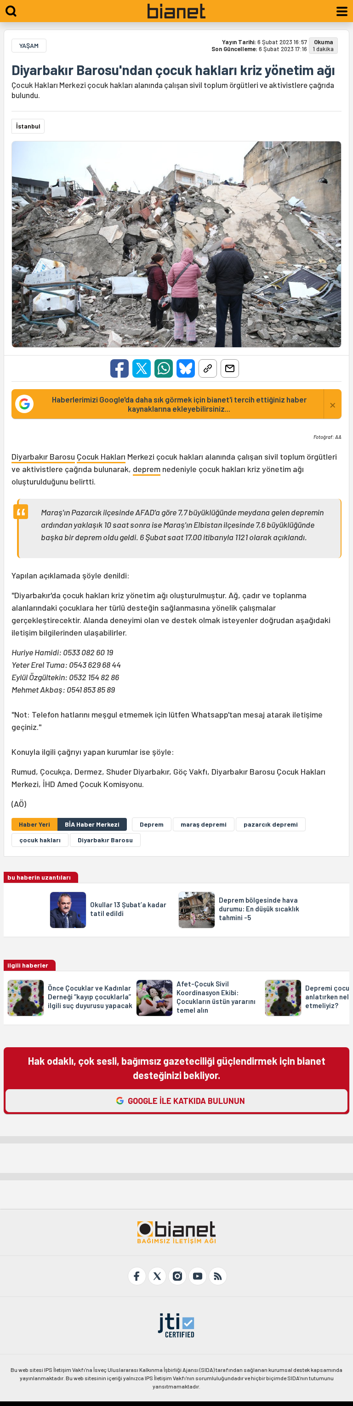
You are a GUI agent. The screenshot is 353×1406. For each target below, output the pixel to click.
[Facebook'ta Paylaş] (119, 368)
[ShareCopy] (208, 368)
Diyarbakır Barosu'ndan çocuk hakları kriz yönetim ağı (173, 69)
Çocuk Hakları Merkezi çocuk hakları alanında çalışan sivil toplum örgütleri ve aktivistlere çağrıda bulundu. (172, 89)
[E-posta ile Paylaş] (230, 368)
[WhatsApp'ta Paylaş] (163, 368)
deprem (146, 469)
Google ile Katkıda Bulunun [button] (186, 1101)
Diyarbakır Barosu (43, 456)
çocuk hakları (40, 840)
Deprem (152, 824)
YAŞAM (29, 45)
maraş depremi (204, 824)
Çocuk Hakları (101, 456)
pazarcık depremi (271, 824)
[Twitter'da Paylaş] (141, 368)
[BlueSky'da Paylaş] (185, 368)
